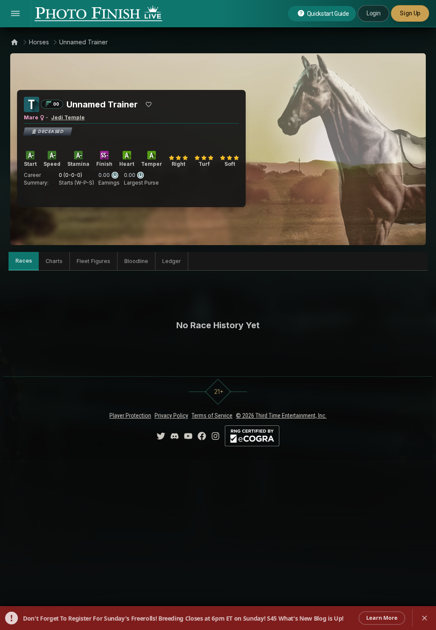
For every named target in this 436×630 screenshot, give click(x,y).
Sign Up (410, 13)
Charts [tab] (54, 261)
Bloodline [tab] (136, 261)
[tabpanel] (218, 325)
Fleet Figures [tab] (93, 261)
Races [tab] (23, 260)
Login (373, 13)
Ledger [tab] (171, 261)
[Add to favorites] (149, 104)
